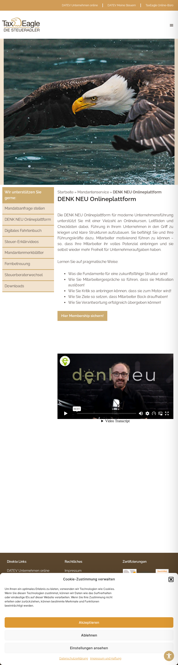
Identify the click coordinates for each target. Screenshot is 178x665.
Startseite (65, 192)
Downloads (14, 286)
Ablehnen (89, 635)
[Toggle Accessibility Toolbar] (169, 656)
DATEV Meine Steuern (122, 5)
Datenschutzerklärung (73, 658)
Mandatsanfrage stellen (25, 208)
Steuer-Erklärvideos (22, 242)
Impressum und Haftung (105, 658)
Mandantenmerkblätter (24, 252)
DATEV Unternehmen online (80, 5)
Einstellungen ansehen (89, 648)
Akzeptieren (89, 622)
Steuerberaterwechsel (24, 275)
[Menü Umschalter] (171, 25)
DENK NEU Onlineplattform (28, 219)
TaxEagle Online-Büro (159, 5)
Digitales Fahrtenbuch (23, 230)
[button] (171, 579)
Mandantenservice (93, 192)
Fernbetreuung (17, 264)
